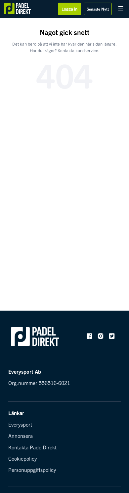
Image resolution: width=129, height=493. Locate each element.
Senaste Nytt (98, 8)
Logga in (69, 9)
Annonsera (20, 435)
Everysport (20, 424)
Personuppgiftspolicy (32, 470)
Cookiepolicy (22, 458)
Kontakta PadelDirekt (32, 447)
